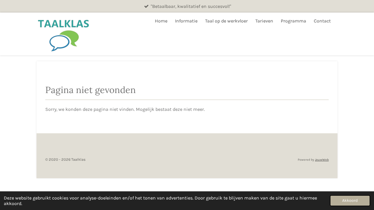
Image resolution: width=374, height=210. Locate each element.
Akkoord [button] (350, 200)
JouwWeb (322, 160)
